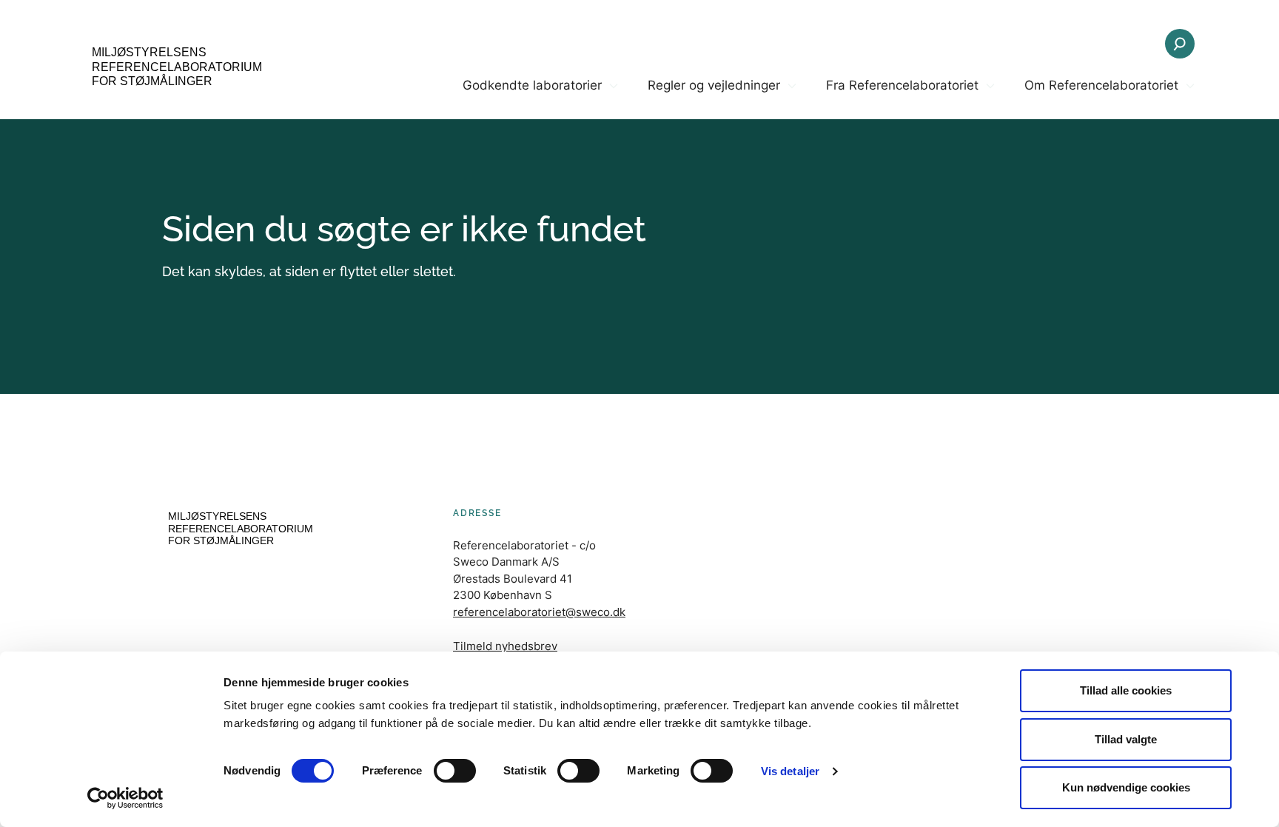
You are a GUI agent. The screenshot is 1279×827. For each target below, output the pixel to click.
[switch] (455, 771)
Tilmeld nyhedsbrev (505, 646)
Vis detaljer (790, 771)
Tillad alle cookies (1126, 690)
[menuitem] (540, 97)
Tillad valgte (1126, 739)
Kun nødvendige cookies (1126, 787)
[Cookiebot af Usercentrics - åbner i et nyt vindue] (125, 798)
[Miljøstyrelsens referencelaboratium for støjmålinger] (173, 68)
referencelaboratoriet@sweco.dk (539, 612)
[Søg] (1180, 43)
